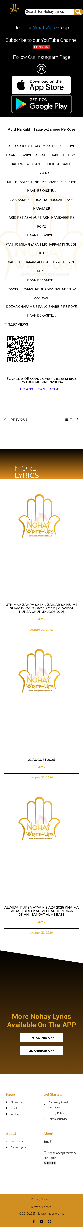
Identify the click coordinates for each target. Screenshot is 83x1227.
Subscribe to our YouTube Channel (41, 40)
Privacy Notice (40, 1199)
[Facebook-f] (33, 1221)
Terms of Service (41, 1207)
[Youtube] (41, 1221)
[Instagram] (49, 1221)
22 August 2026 (41, 760)
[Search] (78, 12)
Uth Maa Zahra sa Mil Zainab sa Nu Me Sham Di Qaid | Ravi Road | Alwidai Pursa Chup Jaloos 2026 (42, 608)
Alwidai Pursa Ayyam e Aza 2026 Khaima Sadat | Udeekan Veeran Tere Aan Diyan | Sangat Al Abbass (41, 910)
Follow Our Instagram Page (41, 57)
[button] (74, 4)
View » (41, 619)
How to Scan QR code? (41, 389)
